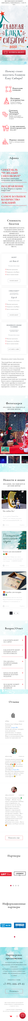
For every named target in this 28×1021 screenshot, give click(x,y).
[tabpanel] (7, 874)
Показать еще (14, 838)
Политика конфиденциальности (14, 1011)
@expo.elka (14, 727)
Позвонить (14, 991)
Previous (1, 434)
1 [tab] (11, 885)
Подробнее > (22, 525)
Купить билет (16, 52)
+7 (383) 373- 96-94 (14, 1006)
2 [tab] (13, 885)
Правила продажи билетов (12, 359)
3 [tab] (15, 885)
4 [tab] (18, 885)
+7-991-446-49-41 (14, 984)
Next (26, 434)
